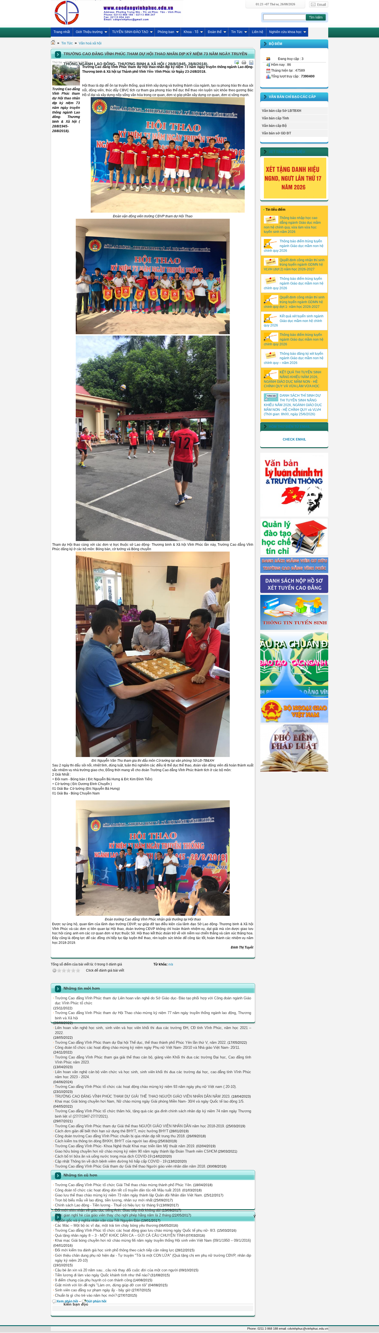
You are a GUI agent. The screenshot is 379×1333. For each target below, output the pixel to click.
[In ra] (244, 62)
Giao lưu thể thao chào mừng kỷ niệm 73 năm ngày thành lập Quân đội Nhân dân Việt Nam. (129, 1195)
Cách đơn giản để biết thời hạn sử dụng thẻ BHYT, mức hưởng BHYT (111, 1131)
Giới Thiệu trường (89, 32)
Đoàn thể (215, 32)
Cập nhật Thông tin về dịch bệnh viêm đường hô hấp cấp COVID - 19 (110, 1161)
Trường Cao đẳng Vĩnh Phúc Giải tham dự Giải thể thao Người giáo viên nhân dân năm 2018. (130, 1166)
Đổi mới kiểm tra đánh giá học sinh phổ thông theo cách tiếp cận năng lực (114, 1250)
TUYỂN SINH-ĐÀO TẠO (130, 32)
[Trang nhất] (53, 43)
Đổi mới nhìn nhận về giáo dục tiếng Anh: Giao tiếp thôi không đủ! (108, 1210)
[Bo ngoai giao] (294, 721)
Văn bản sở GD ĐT (276, 133)
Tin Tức (236, 32)
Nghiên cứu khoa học (285, 32)
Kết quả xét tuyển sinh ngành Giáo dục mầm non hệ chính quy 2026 (294, 321)
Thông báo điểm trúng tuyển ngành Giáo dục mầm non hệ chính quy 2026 (294, 246)
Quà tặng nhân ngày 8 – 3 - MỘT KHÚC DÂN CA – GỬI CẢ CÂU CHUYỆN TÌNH (120, 1235)
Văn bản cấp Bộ (274, 126)
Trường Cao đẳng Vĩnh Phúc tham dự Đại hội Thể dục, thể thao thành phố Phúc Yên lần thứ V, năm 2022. (141, 1042)
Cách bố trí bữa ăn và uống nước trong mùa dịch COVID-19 (103, 1156)
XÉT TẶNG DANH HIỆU (287, 152)
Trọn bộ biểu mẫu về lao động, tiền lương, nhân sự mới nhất (104, 1200)
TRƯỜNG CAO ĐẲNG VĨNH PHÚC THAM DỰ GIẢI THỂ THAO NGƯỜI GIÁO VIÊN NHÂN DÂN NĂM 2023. (143, 1096)
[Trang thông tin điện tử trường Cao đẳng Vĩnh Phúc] (117, 12)
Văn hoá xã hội (90, 43)
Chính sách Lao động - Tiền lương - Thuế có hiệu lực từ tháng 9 (106, 1205)
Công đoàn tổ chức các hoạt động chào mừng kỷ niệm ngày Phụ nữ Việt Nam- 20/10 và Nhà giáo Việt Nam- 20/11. (147, 1047)
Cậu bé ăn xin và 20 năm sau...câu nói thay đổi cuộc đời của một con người (116, 1270)
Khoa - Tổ (191, 32)
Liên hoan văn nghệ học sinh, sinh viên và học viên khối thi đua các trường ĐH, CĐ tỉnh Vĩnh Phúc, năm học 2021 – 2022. (153, 1030)
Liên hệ (257, 32)
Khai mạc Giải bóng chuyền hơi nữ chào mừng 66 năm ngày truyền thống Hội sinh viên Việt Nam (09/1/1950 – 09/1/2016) (153, 1240)
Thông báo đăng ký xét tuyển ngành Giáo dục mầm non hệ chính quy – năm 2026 (294, 358)
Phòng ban (166, 32)
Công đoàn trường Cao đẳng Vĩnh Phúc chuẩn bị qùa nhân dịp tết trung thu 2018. (120, 1136)
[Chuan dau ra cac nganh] (294, 697)
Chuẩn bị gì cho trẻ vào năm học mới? (86, 1295)
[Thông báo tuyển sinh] (294, 629)
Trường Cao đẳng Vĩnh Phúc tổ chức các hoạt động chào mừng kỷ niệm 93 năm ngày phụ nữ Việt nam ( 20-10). (146, 1087)
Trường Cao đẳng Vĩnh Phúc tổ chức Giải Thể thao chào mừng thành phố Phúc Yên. (123, 1185)
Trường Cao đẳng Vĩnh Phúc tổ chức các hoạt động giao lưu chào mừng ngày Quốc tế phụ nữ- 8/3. (135, 1230)
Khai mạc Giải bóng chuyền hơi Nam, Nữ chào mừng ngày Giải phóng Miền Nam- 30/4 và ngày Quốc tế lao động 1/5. (149, 1101)
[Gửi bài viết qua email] (236, 62)
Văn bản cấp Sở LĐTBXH (281, 111)
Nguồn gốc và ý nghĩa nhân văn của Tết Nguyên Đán (97, 1220)
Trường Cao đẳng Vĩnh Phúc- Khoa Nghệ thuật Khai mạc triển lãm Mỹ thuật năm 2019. (125, 1146)
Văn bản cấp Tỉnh (275, 118)
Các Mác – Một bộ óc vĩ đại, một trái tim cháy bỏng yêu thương (106, 1225)
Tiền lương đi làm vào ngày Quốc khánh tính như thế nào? (102, 1275)
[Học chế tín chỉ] (294, 554)
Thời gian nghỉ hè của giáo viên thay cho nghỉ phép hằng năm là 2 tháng (113, 1215)
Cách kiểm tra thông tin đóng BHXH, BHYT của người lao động (106, 1141)
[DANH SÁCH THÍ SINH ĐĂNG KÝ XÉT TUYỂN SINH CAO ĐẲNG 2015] (294, 592)
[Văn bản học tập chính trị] (294, 515)
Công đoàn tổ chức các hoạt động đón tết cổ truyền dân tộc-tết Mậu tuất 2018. (118, 1190)
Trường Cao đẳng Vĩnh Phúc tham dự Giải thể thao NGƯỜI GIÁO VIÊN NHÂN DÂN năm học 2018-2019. (140, 1126)
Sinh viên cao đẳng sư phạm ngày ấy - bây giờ (93, 1290)
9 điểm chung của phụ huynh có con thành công (93, 1280)
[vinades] (294, 771)
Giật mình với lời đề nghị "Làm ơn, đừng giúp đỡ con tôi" (101, 1285)
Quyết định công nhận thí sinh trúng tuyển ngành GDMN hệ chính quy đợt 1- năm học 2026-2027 (294, 302)
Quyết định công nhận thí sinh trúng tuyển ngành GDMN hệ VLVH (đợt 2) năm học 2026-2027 (294, 264)
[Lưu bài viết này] (251, 62)
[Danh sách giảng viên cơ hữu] (294, 572)
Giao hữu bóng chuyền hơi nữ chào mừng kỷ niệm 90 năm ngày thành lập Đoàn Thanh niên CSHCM (136, 1151)
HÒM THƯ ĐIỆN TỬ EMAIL (289, 427)
